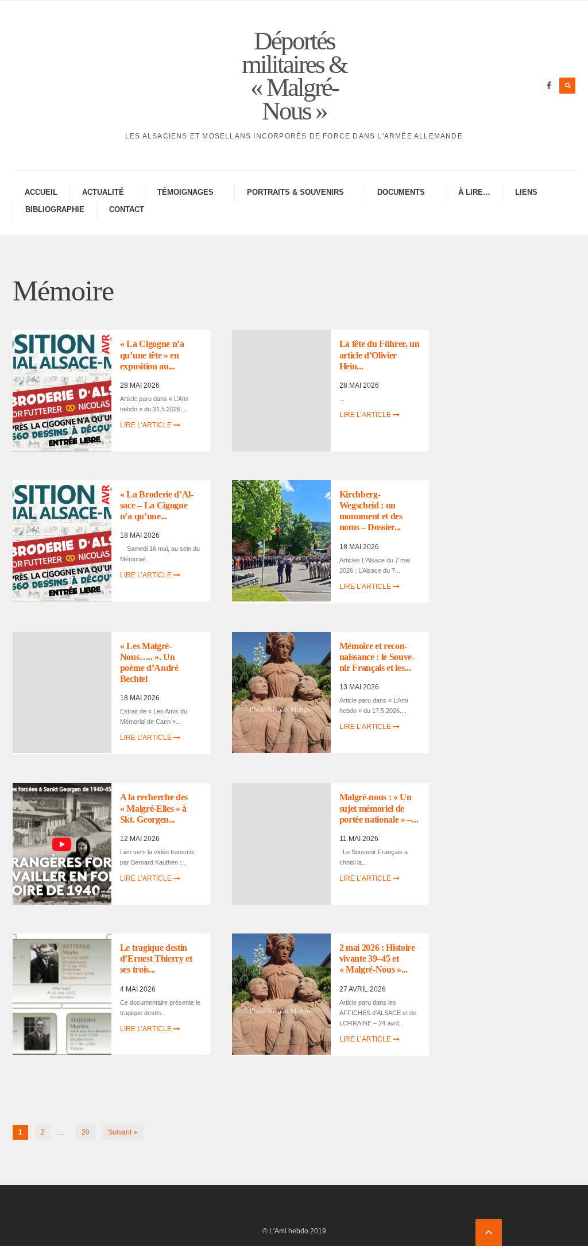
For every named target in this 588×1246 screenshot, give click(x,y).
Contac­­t (126, 209)
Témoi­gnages (185, 192)
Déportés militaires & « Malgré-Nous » (294, 75)
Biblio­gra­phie (54, 209)
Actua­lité (103, 192)
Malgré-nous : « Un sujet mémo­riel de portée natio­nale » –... (379, 808)
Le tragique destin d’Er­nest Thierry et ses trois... (156, 958)
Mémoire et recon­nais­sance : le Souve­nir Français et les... (377, 657)
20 (86, 1132)
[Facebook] (549, 86)
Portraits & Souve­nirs (295, 192)
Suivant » (122, 1132)
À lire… (474, 192)
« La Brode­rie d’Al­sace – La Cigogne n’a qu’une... (157, 505)
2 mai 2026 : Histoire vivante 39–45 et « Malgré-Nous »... (377, 958)
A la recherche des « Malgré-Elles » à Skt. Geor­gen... (154, 808)
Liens (526, 192)
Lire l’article (146, 425)
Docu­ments (401, 192)
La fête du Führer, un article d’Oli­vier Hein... (379, 355)
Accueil (41, 192)
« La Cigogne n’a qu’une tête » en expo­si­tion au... (152, 355)
